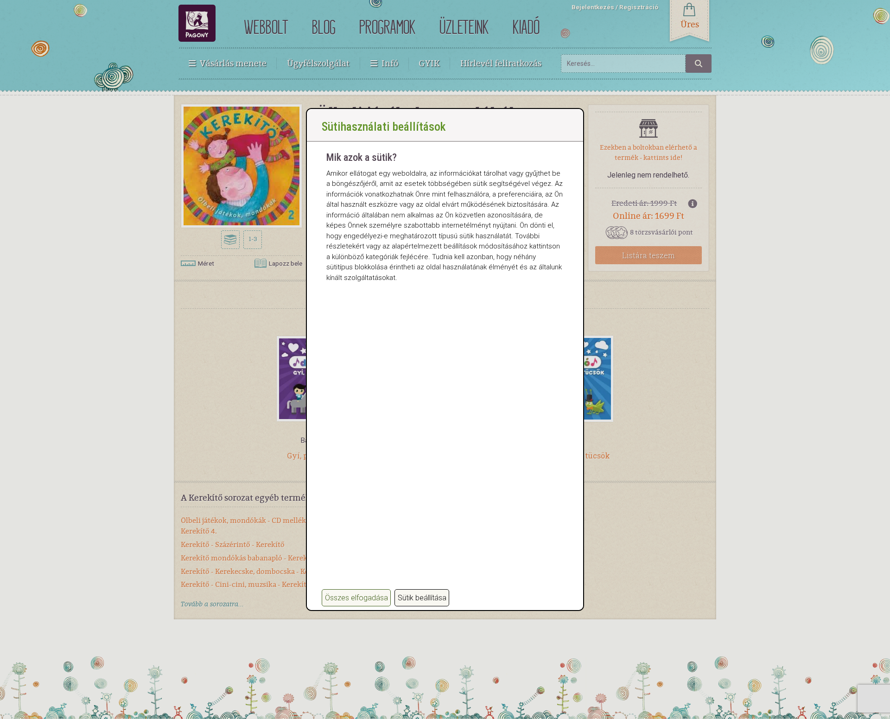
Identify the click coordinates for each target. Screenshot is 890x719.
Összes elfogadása (356, 597)
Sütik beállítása (422, 597)
